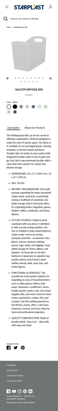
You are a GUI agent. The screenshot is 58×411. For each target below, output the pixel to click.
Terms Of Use (29, 396)
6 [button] (35, 78)
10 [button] (25, 81)
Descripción (13, 127)
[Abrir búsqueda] (5, 18)
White (9, 106)
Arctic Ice (39, 106)
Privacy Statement (14, 396)
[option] (29, 53)
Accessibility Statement (16, 399)
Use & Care (12, 370)
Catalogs (11, 365)
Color (12, 102)
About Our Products (34, 127)
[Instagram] (19, 390)
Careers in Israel (15, 375)
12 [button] (32, 81)
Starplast (29, 95)
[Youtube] (14, 390)
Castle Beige (27, 106)
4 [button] (27, 78)
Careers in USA (14, 380)
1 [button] (15, 78)
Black (15, 106)
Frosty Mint (45, 106)
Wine (15, 112)
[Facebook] (8, 390)
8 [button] (42, 78)
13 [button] (36, 81)
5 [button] (31, 78)
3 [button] (22, 78)
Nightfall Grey (21, 106)
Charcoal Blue (33, 106)
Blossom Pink (9, 112)
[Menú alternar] (6, 7)
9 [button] (21, 81)
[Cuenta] (50, 5)
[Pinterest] (25, 390)
